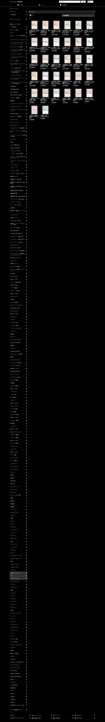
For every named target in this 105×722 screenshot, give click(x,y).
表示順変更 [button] (66, 15)
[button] (84, 5)
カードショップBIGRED (16, 1)
